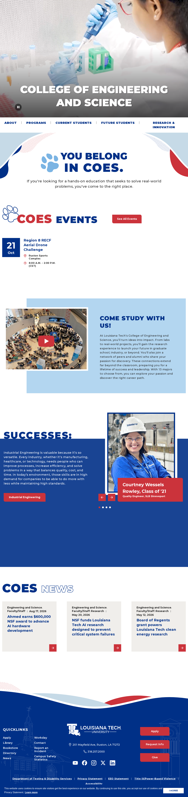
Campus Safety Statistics (45, 758)
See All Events (127, 219)
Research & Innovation (164, 125)
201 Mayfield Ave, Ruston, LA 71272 (96, 744)
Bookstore (10, 748)
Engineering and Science (24, 607)
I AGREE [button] (173, 790)
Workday (40, 737)
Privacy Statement (90, 778)
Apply (7, 737)
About (10, 123)
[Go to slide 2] (103, 507)
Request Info (155, 744)
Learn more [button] (31, 792)
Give (155, 757)
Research (97, 611)
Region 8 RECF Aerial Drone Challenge (37, 245)
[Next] (111, 497)
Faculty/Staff (16, 611)
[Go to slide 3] (106, 507)
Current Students (74, 123)
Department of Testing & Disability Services (42, 778)
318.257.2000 (96, 751)
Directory (9, 753)
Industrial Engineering (24, 497)
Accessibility (94, 783)
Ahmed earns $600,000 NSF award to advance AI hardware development (29, 623)
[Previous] (102, 497)
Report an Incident (41, 749)
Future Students (118, 123)
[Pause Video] (18, 108)
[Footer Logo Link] (94, 729)
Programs (36, 123)
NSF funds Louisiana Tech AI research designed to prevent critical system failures (93, 627)
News (7, 758)
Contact (40, 742)
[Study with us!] (46, 339)
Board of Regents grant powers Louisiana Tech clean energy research (156, 627)
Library (8, 742)
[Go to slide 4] (110, 507)
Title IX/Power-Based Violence (155, 778)
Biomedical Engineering (26, 545)
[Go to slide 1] (99, 507)
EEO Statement (118, 778)
